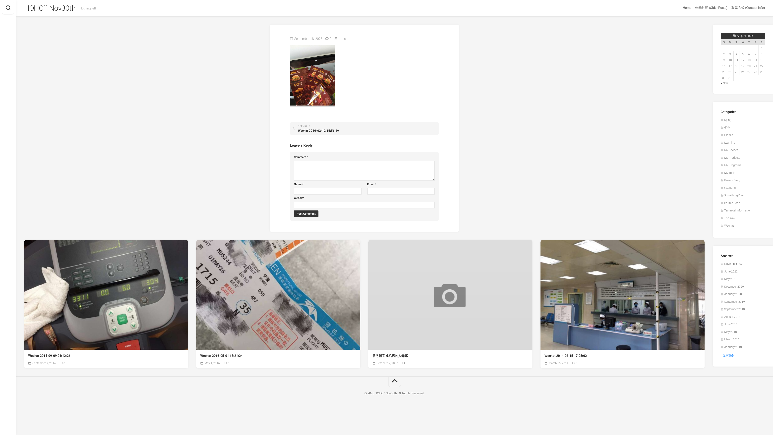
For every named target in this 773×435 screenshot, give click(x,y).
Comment (301, 157)
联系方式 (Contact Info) (748, 8)
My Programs (732, 165)
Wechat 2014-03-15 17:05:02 (566, 356)
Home (687, 8)
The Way (729, 218)
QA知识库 (730, 188)
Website (299, 198)
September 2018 (734, 309)
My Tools (729, 172)
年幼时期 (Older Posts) (711, 8)
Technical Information (737, 210)
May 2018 (730, 332)
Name (298, 184)
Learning (729, 142)
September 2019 (734, 301)
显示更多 (728, 355)
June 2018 (731, 324)
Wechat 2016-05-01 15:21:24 (221, 356)
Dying (727, 119)
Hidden (728, 135)
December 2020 (734, 286)
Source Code (732, 203)
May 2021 (730, 279)
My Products (732, 157)
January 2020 (733, 294)
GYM (727, 127)
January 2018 (733, 347)
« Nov (724, 83)
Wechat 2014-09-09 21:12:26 (49, 356)
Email (371, 184)
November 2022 (734, 263)
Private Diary (732, 180)
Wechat (729, 225)
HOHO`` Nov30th (49, 8)
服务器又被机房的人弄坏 (390, 356)
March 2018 (731, 339)
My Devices (731, 150)
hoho (342, 39)
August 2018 (732, 316)
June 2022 (731, 271)
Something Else (733, 195)
